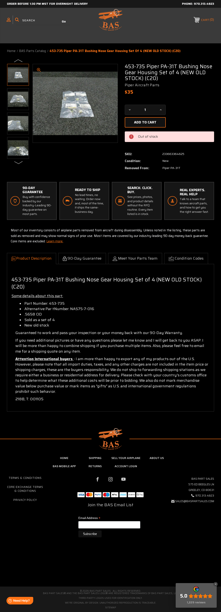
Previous (18, 60)
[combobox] (43, 20)
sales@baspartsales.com (194, 501)
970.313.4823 (204, 3)
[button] (110, 568)
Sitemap (110, 607)
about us (157, 458)
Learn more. (54, 241)
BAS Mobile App (64, 466)
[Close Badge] (215, 584)
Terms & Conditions (25, 478)
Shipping (95, 458)
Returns (95, 466)
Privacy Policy (25, 500)
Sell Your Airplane (125, 458)
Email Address (89, 518)
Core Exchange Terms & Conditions (25, 489)
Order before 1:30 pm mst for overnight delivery (47, 3)
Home (64, 458)
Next (18, 162)
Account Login (126, 466)
